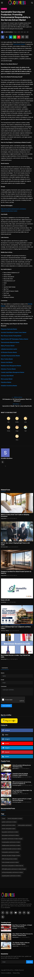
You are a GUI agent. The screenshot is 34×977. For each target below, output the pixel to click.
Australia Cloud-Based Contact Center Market (13, 332)
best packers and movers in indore (10, 835)
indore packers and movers (24, 825)
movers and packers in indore (15, 818)
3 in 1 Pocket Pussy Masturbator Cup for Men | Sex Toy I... (22, 791)
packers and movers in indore (9, 822)
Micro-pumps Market (6, 379)
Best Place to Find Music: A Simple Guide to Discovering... (22, 925)
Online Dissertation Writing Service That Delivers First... (21, 766)
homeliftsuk (3, 602)
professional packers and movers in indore (12, 872)
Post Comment (6, 705)
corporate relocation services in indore (11, 849)
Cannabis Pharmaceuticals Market (10, 355)
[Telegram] (20, 912)
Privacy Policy (16, 973)
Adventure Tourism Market (8, 369)
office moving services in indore (9, 859)
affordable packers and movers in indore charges (14, 869)
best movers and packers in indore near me (12, 865)
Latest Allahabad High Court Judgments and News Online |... (16, 627)
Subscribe (29, 962)
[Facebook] (3, 912)
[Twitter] (7, 912)
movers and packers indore (8, 828)
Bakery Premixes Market (7, 345)
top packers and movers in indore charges (12, 838)
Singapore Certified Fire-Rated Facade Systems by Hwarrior (16, 572)
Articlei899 (14, 928)
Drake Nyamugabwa (16, 776)
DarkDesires (15, 793)
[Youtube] (15, 912)
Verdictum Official (5, 630)
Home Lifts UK (5, 600)
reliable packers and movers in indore (11, 845)
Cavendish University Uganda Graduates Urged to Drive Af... (20, 774)
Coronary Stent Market (7, 375)
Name (2, 673)
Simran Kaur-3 (4, 659)
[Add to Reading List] (26, 36)
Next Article (16, 404)
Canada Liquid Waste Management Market (12, 372)
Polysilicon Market (6, 382)
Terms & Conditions (6, 973)
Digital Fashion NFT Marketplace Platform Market (14, 339)
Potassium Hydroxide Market (9, 329)
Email (2, 679)
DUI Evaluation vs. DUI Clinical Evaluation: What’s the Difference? (17, 400)
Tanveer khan (15, 946)
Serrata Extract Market (19, 44)
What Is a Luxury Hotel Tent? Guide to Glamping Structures (15, 515)
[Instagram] (11, 912)
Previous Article (18, 397)
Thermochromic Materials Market (10, 342)
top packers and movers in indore (10, 832)
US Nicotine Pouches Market (9, 352)
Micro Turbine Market (7, 359)
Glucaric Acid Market (6, 362)
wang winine (3, 518)
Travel (3, 818)
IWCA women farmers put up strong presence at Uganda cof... (21, 782)
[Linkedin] (28, 912)
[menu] (2, 3)
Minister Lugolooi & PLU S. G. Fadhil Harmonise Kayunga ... (21, 799)
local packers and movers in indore (10, 852)
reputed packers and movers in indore (11, 875)
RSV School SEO (4, 546)
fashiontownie (15, 937)
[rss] (3, 917)
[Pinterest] (24, 912)
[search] (32, 3)
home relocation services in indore (10, 862)
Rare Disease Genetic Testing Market (11, 335)
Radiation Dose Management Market (11, 365)
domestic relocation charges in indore (11, 855)
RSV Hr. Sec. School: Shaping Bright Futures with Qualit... (15, 544)
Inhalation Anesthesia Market (9, 385)
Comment (3, 686)
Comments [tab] (5, 668)
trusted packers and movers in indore (11, 842)
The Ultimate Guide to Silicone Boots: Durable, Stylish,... (20, 943)
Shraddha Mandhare (6, 458)
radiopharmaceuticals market (9, 349)
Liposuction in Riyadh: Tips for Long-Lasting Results (17, 406)
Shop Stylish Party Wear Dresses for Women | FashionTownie (22, 934)
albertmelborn (15, 768)
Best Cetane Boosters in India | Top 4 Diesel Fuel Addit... (15, 656)
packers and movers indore (8, 825)
